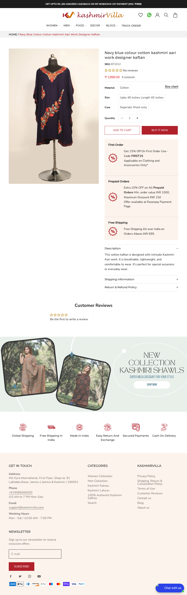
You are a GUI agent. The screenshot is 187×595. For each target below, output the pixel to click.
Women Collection (100, 476)
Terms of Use (146, 489)
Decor (95, 25)
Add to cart (122, 130)
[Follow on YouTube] (39, 576)
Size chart (171, 87)
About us (143, 508)
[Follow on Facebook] (10, 576)
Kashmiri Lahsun (98, 490)
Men (67, 25)
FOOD (80, 25)
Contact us (144, 498)
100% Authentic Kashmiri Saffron (105, 496)
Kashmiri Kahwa (98, 486)
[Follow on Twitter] (20, 576)
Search (92, 503)
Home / (14, 34)
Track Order (131, 25)
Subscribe (21, 566)
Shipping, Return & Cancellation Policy (149, 482)
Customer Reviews (150, 493)
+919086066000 (21, 492)
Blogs (110, 25)
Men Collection (98, 481)
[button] (114, 70)
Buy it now (160, 130)
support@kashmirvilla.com (26, 507)
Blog (140, 503)
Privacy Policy (146, 476)
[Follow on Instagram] (29, 576)
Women (51, 25)
